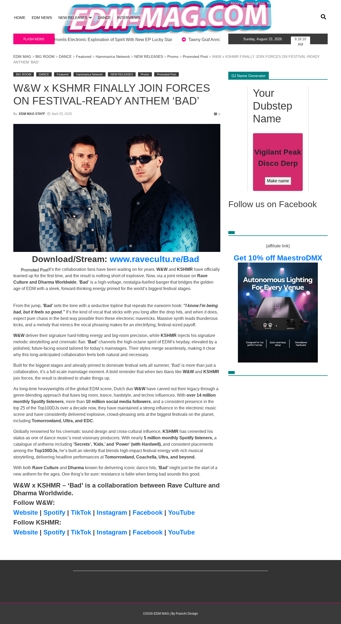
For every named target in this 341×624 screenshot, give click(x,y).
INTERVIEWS (128, 17)
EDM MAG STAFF (32, 114)
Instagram (112, 512)
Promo (172, 56)
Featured (83, 56)
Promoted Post (195, 56)
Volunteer (306, 3)
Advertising (288, 3)
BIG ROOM (45, 56)
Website (25, 512)
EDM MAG (22, 56)
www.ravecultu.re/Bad (154, 259)
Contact (320, 3)
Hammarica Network (113, 56)
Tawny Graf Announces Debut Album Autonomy (144, 39)
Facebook (148, 512)
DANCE (104, 17)
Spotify (54, 512)
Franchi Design (187, 613)
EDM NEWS (42, 17)
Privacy (272, 3)
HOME (19, 17)
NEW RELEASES (72, 17)
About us (237, 3)
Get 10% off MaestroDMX (278, 258)
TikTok (81, 512)
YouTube (181, 512)
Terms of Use (255, 3)
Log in (17, 3)
